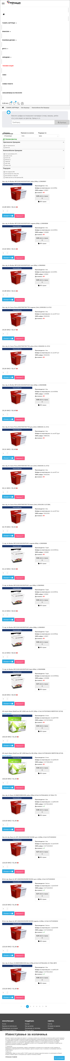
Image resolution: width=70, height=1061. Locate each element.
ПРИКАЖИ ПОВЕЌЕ (11, 1057)
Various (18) (8, 165)
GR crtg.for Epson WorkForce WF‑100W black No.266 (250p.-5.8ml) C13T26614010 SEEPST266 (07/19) (32, 753)
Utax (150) (7, 163)
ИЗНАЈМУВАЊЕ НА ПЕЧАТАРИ (12, 93)
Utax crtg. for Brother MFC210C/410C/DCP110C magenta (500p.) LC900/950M (25, 223)
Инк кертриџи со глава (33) (11, 175)
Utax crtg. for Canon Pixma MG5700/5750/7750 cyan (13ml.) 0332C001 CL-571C (25, 465)
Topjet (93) (7, 161)
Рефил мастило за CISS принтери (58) (14, 177)
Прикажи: (7, 133)
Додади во (7, 216)
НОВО (4, 75)
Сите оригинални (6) (10, 145)
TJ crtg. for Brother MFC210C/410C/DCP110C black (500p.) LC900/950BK (23, 669)
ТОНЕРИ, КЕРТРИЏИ (12, 107)
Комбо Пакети (7, 84)
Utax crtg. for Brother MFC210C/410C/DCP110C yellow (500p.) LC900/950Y (24, 181)
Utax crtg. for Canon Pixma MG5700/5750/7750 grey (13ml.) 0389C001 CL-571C (25, 427)
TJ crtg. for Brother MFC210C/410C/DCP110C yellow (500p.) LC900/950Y (23, 627)
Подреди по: (42, 133)
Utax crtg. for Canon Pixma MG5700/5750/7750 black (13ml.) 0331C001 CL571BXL (26, 504)
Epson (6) (7, 147)
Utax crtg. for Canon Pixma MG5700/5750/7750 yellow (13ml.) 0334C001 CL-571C (26, 346)
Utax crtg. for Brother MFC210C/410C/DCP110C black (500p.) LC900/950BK (24, 385)
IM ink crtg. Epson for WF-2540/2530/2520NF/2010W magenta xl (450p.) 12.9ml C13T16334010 (30, 921)
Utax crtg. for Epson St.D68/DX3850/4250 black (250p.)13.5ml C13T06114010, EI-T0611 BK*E (29, 963)
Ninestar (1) (8, 159)
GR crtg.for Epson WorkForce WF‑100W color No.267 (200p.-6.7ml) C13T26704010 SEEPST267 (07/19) (32, 711)
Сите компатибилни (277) (11, 153)
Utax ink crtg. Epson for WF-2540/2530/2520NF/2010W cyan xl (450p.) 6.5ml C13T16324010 (29, 837)
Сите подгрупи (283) (10, 171)
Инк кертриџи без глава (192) (12, 173)
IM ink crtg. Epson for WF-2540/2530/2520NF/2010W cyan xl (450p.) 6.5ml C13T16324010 (28, 879)
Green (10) (7, 157)
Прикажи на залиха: (27, 133)
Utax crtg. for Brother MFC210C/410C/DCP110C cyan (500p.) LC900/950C (23, 265)
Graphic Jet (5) (8, 155)
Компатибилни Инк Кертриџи (40, 107)
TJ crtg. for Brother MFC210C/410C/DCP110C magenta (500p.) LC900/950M (24, 543)
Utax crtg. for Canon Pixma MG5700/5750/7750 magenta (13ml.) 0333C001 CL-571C (27, 307)
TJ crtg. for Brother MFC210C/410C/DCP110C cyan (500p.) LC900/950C (23, 585)
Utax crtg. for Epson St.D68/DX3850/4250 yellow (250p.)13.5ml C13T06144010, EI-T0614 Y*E (29, 795)
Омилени (19, 216)
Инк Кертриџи (25, 107)
